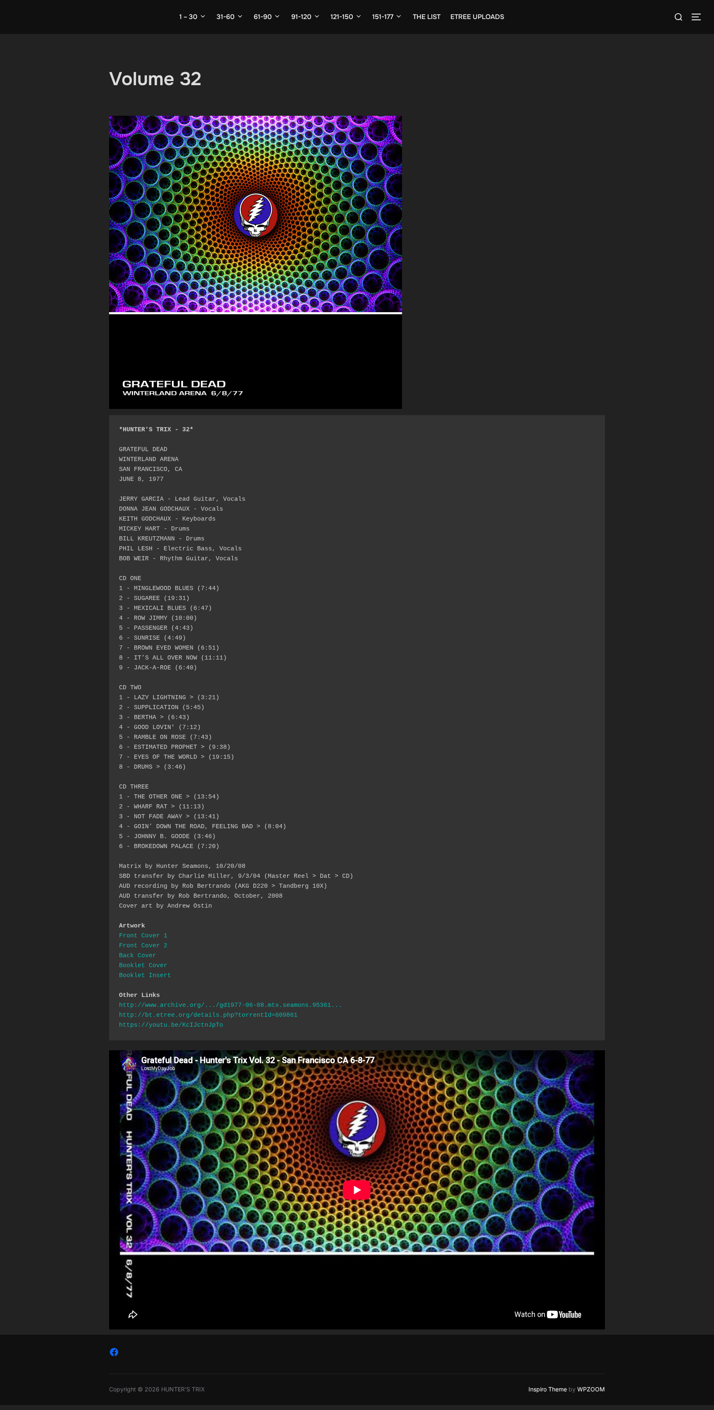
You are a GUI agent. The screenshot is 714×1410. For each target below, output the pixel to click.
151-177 (382, 16)
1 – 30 (188, 16)
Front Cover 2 (143, 945)
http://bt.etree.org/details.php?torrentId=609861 (208, 1015)
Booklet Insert (145, 975)
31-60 (226, 16)
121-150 (342, 16)
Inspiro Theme (547, 1389)
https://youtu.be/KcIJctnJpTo (171, 1025)
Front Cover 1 (143, 935)
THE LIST (426, 16)
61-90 (263, 16)
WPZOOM (591, 1389)
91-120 (301, 16)
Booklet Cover (143, 965)
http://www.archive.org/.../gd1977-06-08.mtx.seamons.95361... (230, 1005)
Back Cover (137, 955)
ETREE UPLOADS (477, 16)
